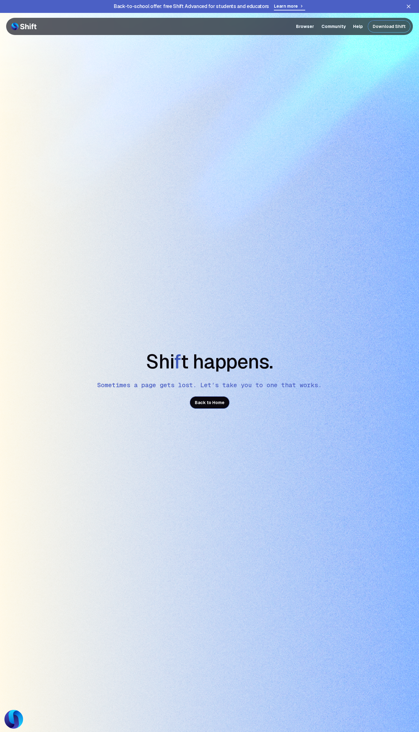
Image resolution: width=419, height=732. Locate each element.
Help (358, 26)
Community (333, 26)
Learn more (286, 6)
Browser (305, 26)
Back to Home (210, 402)
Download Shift (389, 26)
